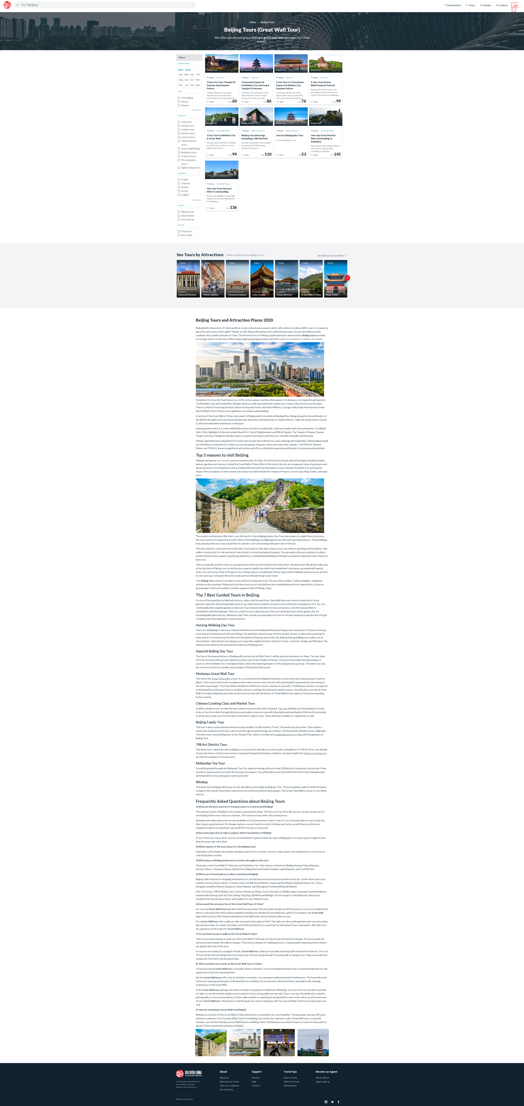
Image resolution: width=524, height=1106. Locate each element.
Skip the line (187, 215)
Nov (198, 79)
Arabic (184, 179)
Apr (181, 74)
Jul (197, 74)
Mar (198, 85)
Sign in (514, 7)
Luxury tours (188, 137)
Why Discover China (229, 1082)
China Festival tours (188, 142)
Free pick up (187, 219)
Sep (186, 79)
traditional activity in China (288, 734)
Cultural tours (188, 156)
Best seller (187, 235)
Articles (487, 5)
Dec (181, 85)
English (185, 194)
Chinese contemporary (315, 753)
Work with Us (322, 1078)
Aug (181, 79)
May (186, 74)
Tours (472, 5)
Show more (197, 110)
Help (254, 1082)
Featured (186, 231)
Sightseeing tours (190, 167)
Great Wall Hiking (190, 148)
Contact (503, 5)
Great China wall (220, 678)
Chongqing (187, 97)
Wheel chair (187, 211)
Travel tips (290, 1071)
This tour (283, 708)
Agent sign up (323, 1082)
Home (253, 22)
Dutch (184, 191)
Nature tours (188, 133)
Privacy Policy (226, 1090)
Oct (192, 79)
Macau (184, 101)
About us (224, 1078)
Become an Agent (326, 1071)
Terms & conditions (229, 1086)
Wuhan (185, 105)
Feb (192, 85)
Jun (192, 74)
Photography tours (188, 162)
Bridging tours (189, 152)
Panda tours (187, 125)
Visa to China (290, 1078)
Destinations (454, 5)
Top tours (186, 121)
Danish (185, 187)
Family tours (187, 129)
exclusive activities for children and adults (301, 339)
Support (257, 1071)
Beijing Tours (268, 22)
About (223, 1071)
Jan (186, 85)
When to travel (291, 1082)
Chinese (185, 183)
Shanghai (206, 331)
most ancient (223, 460)
